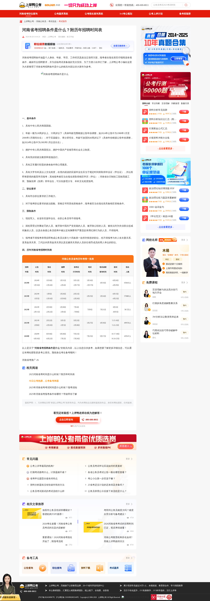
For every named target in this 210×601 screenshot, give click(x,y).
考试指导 (63, 21)
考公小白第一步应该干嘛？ (101, 478)
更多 (128, 504)
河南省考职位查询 (28, 13)
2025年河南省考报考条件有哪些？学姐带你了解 (53, 394)
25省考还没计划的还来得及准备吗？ (106, 485)
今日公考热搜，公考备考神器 (44, 381)
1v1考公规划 (126, 13)
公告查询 (28, 568)
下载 (184, 112)
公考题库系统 (61, 13)
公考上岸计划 (156, 13)
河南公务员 (41, 21)
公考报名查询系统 (94, 13)
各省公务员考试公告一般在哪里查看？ (107, 472)
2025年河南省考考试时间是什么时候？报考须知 (53, 387)
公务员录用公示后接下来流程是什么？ (107, 491)
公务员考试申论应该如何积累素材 (105, 466)
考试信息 (52, 21)
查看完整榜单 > (120, 46)
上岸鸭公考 (29, 21)
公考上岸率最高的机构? (42, 466)
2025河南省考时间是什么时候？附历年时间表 (52, 374)
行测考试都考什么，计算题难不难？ (48, 472)
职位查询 (57, 568)
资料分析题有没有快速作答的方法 (47, 485)
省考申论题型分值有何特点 (44, 478)
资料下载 (85, 568)
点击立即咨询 (66, 419)
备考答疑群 (185, 13)
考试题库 (114, 568)
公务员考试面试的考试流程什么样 (47, 491)
